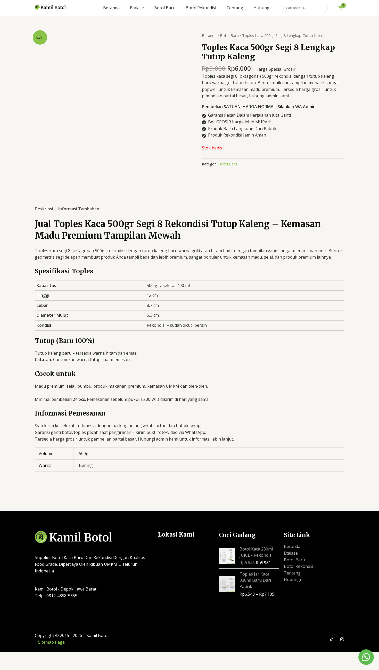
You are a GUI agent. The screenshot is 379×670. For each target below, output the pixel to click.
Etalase (291, 553)
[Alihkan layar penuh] (27, 656)
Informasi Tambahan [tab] (78, 209)
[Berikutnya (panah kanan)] (27, 665)
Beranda (209, 35)
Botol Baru (229, 35)
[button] (366, 657)
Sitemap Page (51, 642)
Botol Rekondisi (299, 566)
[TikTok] (331, 639)
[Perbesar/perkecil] (9, 656)
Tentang (292, 573)
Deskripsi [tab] (44, 209)
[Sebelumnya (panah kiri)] (9, 665)
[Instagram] (342, 639)
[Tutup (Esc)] (64, 656)
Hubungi (292, 579)
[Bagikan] (46, 656)
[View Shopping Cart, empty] (339, 8)
